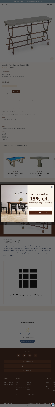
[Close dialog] (52, 187)
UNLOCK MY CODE (40, 213)
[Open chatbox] (52, 404)
